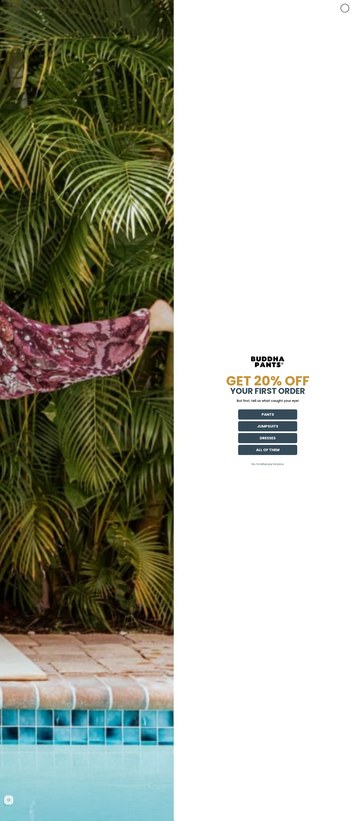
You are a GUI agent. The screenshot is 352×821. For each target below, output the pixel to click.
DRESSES (268, 438)
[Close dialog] (345, 8)
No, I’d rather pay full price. (268, 464)
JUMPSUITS (267, 426)
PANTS (268, 414)
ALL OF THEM (267, 449)
